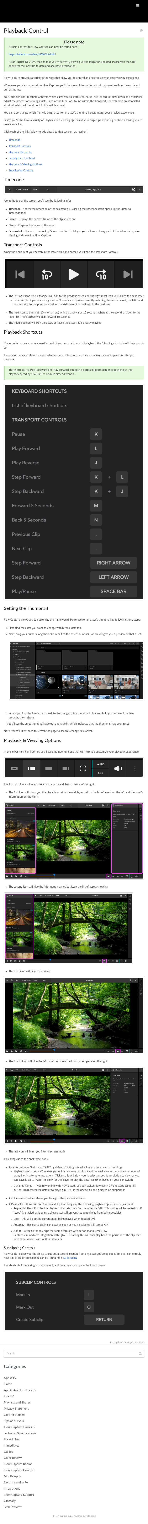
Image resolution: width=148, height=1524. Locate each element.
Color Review (13, 1457)
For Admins (11, 1439)
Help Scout (91, 1516)
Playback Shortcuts (20, 152)
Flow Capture (61, 1516)
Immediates (11, 1445)
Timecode (14, 140)
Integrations (12, 1488)
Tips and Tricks (14, 1421)
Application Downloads (20, 1390)
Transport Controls (20, 146)
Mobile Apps (12, 1476)
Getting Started (14, 1414)
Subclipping (70, 1258)
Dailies (8, 1451)
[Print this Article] (141, 31)
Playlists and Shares (17, 1402)
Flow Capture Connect (19, 1470)
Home (8, 1384)
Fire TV (9, 1396)
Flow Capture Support (19, 1494)
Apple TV (10, 1377)
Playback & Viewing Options (25, 164)
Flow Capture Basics (18, 1427)
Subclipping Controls (21, 170)
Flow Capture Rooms (18, 1464)
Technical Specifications (20, 1433)
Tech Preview (13, 1507)
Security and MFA (16, 1482)
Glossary (10, 1500)
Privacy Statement (16, 1408)
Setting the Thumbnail (22, 158)
